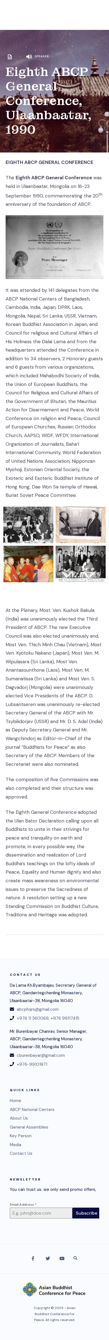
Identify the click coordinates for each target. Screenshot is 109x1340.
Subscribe (86, 1213)
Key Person (21, 1136)
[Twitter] (47, 1258)
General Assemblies (29, 1127)
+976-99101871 (32, 1064)
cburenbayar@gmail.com (41, 1055)
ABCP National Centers (32, 1109)
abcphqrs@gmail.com (38, 1009)
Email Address (23, 1204)
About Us (19, 1118)
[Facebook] (33, 1258)
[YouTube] (61, 1258)
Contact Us (21, 1153)
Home (15, 1100)
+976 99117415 (65, 1018)
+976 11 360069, (33, 1018)
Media (15, 1145)
